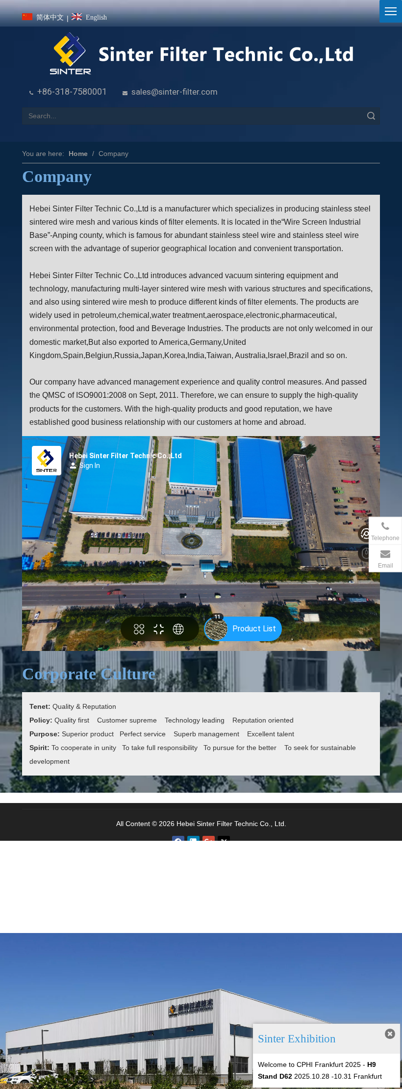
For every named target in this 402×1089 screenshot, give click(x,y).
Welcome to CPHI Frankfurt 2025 (309, 1064)
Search (371, 116)
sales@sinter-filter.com (174, 92)
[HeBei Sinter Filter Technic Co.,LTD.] (201, 54)
